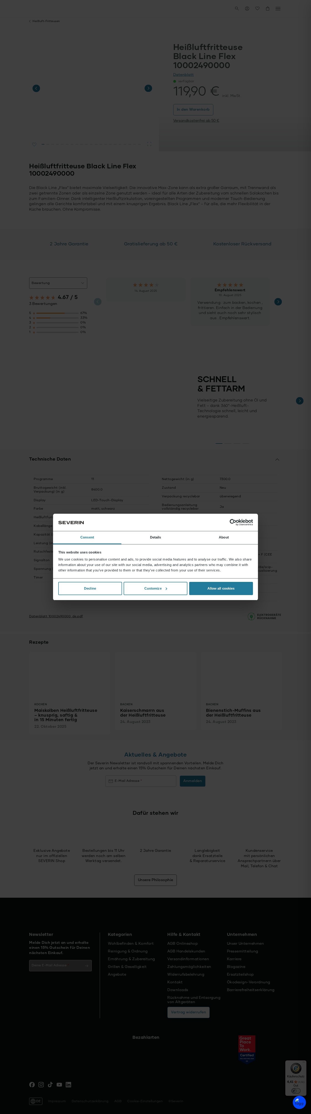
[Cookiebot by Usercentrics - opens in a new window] (233, 522)
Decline (90, 588)
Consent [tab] (87, 537)
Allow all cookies (221, 588)
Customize (153, 588)
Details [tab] (155, 537)
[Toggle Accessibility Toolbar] (299, 1102)
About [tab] (224, 537)
